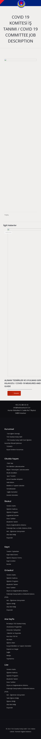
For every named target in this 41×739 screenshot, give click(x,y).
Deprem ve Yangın (12, 649)
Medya (8, 655)
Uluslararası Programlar (14, 627)
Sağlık (8, 652)
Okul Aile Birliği (11, 534)
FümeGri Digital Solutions (23, 732)
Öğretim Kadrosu (12, 509)
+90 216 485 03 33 (21, 405)
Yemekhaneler (11, 489)
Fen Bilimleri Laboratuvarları (15, 466)
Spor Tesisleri (11, 476)
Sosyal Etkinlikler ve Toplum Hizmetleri (18, 646)
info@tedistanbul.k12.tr (21, 408)
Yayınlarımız (10, 659)
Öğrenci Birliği (10, 603)
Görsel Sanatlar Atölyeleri (14, 479)
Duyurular (9, 538)
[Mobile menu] (38, 3)
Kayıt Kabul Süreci (12, 555)
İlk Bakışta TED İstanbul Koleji (16, 624)
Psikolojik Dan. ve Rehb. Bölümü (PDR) (18, 528)
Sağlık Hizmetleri (12, 492)
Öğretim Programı (12, 512)
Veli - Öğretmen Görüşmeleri (15, 531)
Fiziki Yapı (10, 463)
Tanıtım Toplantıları (12, 551)
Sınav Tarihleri (10, 519)
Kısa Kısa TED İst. (12, 636)
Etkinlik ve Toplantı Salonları (15, 486)
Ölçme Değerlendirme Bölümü (16, 525)
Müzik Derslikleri (11, 473)
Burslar (8, 564)
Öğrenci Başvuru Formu (14, 558)
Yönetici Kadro (11, 506)
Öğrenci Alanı (10, 643)
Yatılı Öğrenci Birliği (12, 698)
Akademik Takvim (12, 522)
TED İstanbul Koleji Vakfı (14, 437)
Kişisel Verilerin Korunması (14, 450)
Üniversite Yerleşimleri (13, 630)
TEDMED (9, 446)
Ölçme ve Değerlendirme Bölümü (17, 591)
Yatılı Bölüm (10, 482)
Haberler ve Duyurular (14, 633)
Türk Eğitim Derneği (13, 434)
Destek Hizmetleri (12, 495)
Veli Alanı (9, 639)
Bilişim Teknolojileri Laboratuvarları (17, 470)
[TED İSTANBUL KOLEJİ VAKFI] (21, 3)
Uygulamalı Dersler (12, 515)
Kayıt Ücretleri (10, 561)
